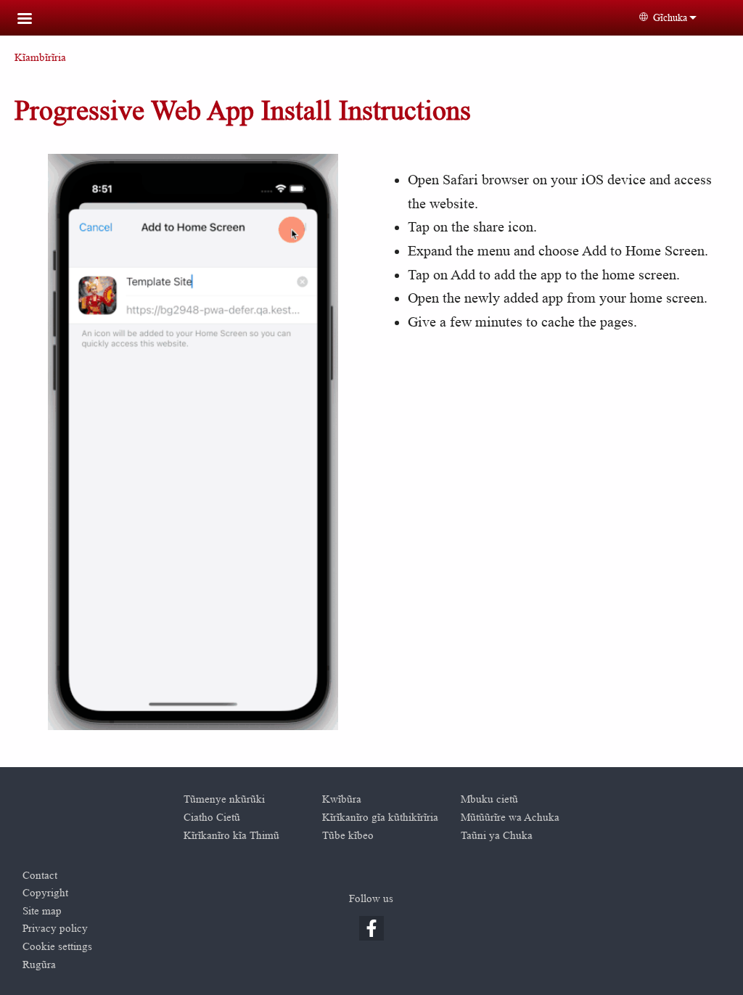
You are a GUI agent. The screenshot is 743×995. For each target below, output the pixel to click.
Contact (39, 875)
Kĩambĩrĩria (40, 58)
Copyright (45, 893)
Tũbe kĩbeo (348, 836)
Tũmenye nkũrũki (224, 799)
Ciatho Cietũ (212, 817)
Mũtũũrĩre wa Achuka (510, 817)
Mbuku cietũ (489, 799)
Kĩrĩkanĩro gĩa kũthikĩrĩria (380, 817)
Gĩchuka (670, 17)
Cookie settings (57, 947)
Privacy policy (55, 928)
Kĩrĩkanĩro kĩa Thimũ (231, 836)
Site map (42, 911)
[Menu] (33, 20)
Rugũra (39, 965)
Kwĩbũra (341, 799)
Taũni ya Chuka (497, 836)
